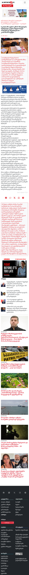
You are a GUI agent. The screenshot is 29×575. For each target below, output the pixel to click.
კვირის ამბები (5, 504)
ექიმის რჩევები (6, 546)
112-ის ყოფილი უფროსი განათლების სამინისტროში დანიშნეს (16, 301)
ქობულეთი (19, 515)
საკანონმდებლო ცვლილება (10, 23)
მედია (3, 571)
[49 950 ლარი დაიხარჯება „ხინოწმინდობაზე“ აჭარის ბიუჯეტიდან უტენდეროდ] (14, 380)
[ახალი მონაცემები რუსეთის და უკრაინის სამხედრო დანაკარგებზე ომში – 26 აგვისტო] (14, 432)
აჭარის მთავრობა (7, 530)
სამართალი (5, 507)
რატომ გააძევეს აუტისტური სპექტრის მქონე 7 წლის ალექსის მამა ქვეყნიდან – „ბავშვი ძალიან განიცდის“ (13, 474)
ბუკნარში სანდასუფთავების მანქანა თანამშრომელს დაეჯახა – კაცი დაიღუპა (13, 366)
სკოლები (23, 23)
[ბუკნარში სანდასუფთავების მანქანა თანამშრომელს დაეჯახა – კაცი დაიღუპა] (14, 354)
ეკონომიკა (4, 566)
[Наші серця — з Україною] (8, 2)
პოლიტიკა (4, 561)
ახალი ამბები (5, 502)
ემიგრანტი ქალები (21, 534)
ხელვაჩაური (19, 507)
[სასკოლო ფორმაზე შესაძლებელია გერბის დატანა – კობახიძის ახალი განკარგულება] (3, 293)
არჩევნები (4, 539)
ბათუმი (17, 502)
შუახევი (18, 509)
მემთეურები (19, 548)
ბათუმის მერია (6, 541)
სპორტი (3, 563)
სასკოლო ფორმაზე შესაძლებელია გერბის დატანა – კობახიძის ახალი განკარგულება (17, 293)
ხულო (17, 504)
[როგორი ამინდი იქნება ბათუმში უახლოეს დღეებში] (14, 407)
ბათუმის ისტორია (21, 546)
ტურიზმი (4, 573)
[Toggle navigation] (25, 2)
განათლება (4, 20)
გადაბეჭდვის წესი (22, 192)
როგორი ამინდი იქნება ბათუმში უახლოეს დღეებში (13, 418)
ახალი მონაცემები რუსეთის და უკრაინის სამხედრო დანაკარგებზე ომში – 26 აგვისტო (14, 445)
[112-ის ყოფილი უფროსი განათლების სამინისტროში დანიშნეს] (3, 301)
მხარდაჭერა (7, 6)
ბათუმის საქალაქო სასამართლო (5, 534)
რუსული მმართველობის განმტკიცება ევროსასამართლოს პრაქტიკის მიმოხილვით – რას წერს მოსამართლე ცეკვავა (14, 337)
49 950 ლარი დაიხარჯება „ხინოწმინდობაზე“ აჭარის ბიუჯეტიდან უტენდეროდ (12, 393)
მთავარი (11, 20)
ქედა (17, 512)
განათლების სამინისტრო (9, 22)
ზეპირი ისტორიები (21, 530)
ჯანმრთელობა (6, 512)
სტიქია (3, 544)
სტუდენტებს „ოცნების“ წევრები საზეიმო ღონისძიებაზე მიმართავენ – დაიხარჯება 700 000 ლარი (17, 284)
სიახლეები (18, 20)
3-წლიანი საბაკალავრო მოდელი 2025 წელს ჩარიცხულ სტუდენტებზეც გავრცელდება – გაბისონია (17, 309)
